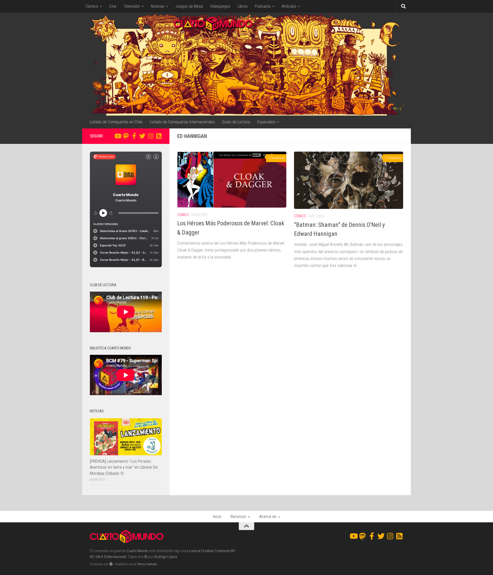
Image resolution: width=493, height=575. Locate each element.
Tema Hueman (147, 564)
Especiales (266, 121)
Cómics (92, 6)
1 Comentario (276, 158)
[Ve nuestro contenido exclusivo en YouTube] (118, 136)
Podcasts (263, 6)
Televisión (132, 6)
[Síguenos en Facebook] (134, 136)
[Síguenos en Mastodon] (126, 136)
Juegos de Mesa (189, 6)
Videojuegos (220, 6)
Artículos (289, 6)
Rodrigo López (165, 556)
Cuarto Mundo (137, 551)
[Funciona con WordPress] (111, 564)
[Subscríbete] (159, 136)
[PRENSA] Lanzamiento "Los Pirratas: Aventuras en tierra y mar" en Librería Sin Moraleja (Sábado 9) (124, 467)
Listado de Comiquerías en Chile (116, 121)
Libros (243, 6)
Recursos (238, 516)
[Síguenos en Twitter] (142, 136)
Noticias (157, 6)
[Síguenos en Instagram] (150, 136)
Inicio (217, 516)
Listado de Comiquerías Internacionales (182, 121)
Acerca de (267, 516)
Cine (112, 6)
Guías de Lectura (236, 121)
